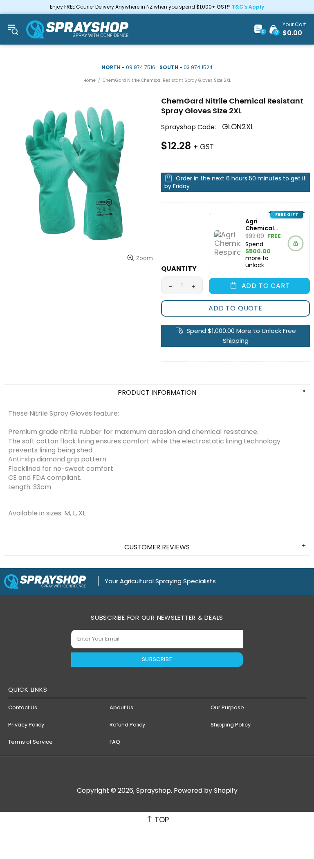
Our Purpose (227, 707)
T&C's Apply (248, 7)
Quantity (179, 268)
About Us (121, 707)
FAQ (115, 742)
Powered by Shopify (206, 790)
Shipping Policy (231, 725)
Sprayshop (77, 29)
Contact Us (22, 707)
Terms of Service (30, 742)
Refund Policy (127, 725)
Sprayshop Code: (188, 127)
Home (89, 80)
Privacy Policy (26, 725)
